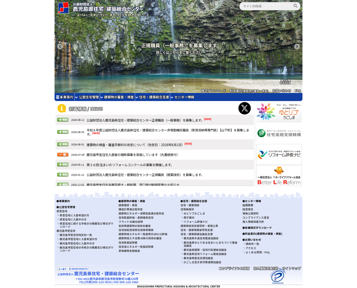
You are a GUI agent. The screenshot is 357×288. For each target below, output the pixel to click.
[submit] (295, 6)
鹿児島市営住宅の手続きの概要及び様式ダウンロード (86, 249)
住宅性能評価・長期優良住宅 (136, 217)
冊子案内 (189, 217)
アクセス (251, 248)
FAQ (298, 90)
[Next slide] (297, 46)
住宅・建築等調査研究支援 (197, 229)
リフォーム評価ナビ (196, 221)
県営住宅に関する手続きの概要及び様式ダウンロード (86, 225)
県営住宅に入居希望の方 (74, 215)
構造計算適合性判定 (131, 209)
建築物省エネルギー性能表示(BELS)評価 (143, 234)
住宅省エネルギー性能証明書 (136, 246)
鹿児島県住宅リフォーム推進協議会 (205, 253)
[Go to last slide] (60, 46)
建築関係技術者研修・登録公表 (199, 225)
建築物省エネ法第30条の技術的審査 (140, 238)
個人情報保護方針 (253, 221)
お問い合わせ (281, 90)
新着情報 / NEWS (86, 109)
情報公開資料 (251, 213)
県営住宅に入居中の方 (73, 219)
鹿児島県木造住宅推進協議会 (201, 238)
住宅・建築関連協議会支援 (197, 234)
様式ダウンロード (213, 90)
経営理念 (248, 209)
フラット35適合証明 (131, 221)
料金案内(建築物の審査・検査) (263, 233)
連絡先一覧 (252, 243)
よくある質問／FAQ (258, 252)
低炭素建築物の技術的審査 (135, 225)
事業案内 (67, 97)
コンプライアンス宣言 (256, 217)
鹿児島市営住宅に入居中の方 (77, 243)
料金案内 (249, 90)
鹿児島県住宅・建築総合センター (98, 273)
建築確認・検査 (128, 205)
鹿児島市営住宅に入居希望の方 (78, 238)
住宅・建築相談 (190, 205)
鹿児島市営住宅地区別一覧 (76, 234)
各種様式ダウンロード (258, 227)
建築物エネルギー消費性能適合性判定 (141, 213)
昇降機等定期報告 (129, 250)
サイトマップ (291, 268)
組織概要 (248, 205)
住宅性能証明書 (128, 242)
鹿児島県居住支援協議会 (198, 257)
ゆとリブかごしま (194, 213)
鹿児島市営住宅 (66, 230)
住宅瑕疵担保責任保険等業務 (136, 229)
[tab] (174, 85)
